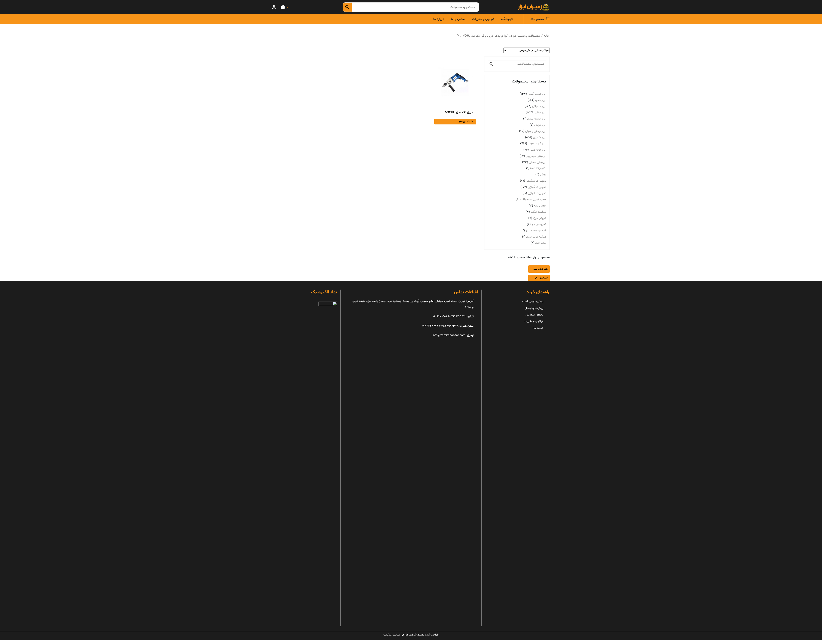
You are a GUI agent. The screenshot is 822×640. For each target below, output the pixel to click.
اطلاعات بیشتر (466, 121)
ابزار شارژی (539, 137)
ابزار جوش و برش (535, 131)
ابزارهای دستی (537, 162)
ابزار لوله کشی (538, 150)
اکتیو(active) (538, 168)
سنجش (543, 278)
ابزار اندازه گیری (537, 94)
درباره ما (438, 19)
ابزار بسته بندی (536, 119)
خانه (546, 36)
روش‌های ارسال (534, 308)
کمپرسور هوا (539, 224)
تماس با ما (458, 19)
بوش (543, 175)
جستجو (491, 64)
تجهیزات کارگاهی (536, 181)
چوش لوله (540, 206)
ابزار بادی (540, 100)
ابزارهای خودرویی (536, 156)
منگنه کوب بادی (536, 237)
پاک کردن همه (540, 269)
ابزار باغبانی (539, 106)
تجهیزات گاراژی (537, 193)
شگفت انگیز (538, 212)
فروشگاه (507, 19)
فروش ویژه (539, 218)
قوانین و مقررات (483, 19)
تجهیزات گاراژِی (537, 187)
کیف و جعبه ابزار (536, 231)
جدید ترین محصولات (533, 199)
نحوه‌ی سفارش (534, 315)
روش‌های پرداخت (532, 301)
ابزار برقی (540, 113)
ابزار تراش (540, 125)
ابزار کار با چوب (537, 144)
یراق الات (540, 243)
